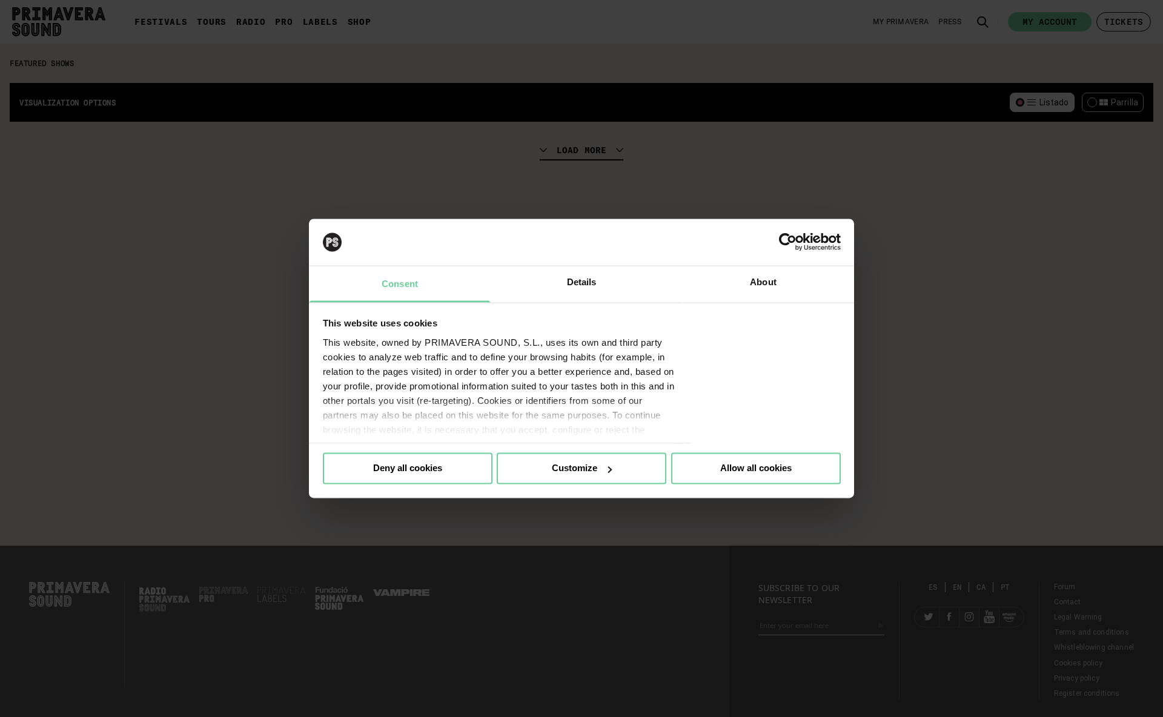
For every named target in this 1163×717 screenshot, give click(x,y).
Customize (574, 468)
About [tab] (763, 282)
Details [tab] (582, 282)
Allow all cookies (756, 468)
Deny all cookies (407, 468)
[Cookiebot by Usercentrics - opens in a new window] (788, 242)
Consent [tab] (400, 284)
